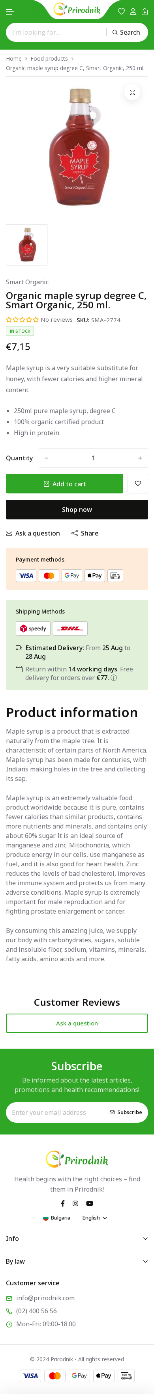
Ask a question (37, 533)
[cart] (144, 11)
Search (130, 32)
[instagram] (75, 1202)
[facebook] (63, 1202)
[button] (10, 12)
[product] (132, 92)
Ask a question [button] (77, 1023)
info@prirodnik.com (45, 1298)
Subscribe (129, 1112)
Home (14, 58)
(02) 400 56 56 (36, 1311)
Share (90, 533)
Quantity (19, 458)
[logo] (77, 9)
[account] (133, 11)
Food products (49, 58)
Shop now (77, 509)
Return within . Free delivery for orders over (79, 673)
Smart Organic (27, 282)
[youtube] (89, 1202)
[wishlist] (121, 11)
